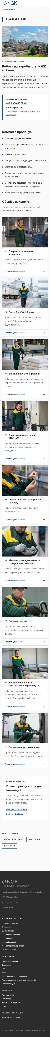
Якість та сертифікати (11, 1003)
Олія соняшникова (10, 923)
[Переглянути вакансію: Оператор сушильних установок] (25, 246)
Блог (4, 1006)
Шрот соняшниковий (11, 935)
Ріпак (4, 973)
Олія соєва (7, 927)
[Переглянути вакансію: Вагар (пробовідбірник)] (25, 307)
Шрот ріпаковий (9, 942)
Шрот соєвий (7, 938)
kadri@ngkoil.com (14, 108)
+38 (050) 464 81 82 (10, 897)
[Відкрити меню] (44, 3)
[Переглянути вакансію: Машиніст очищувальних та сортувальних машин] (25, 555)
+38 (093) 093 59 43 (16, 103)
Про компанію (8, 995)
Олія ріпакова (8, 931)
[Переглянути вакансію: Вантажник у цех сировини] (25, 368)
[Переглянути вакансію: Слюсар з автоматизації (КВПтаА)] (25, 431)
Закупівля (34, 839)
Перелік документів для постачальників (19, 980)
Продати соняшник (10, 961)
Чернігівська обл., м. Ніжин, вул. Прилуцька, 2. (22, 892)
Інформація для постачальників (15, 976)
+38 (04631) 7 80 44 (10, 902)
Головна (5, 9)
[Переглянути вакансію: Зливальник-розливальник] (25, 740)
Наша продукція (13, 839)
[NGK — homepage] (10, 3)
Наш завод (6, 999)
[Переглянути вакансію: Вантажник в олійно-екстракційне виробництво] (25, 679)
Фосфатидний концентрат (13, 946)
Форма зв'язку (8, 908)
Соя (3, 969)
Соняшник (6, 965)
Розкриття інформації (11, 1018)
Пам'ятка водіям (9, 984)
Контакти (9, 846)
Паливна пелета (9, 950)
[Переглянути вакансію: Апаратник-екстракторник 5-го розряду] (25, 494)
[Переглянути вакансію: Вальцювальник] (25, 616)
